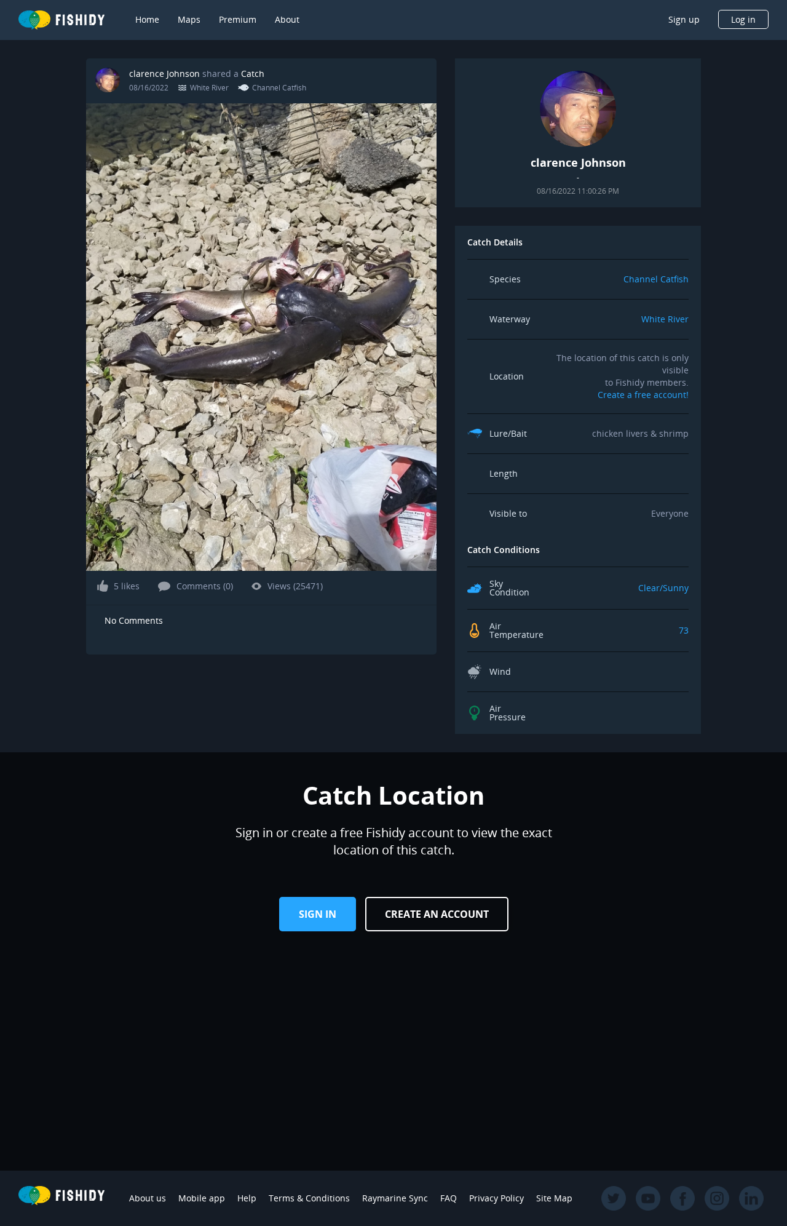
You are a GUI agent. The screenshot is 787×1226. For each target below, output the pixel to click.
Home (147, 19)
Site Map (554, 1198)
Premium (237, 19)
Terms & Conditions (309, 1198)
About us (147, 1198)
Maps (189, 19)
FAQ (448, 1198)
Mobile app (201, 1198)
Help (246, 1198)
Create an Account (437, 914)
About (287, 19)
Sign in (317, 914)
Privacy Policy (496, 1198)
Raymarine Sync (395, 1198)
